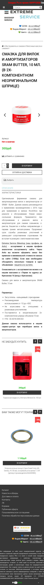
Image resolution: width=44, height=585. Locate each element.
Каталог (5, 490)
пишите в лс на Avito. (23, 265)
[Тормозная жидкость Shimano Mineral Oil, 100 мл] (22, 365)
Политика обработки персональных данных (20, 516)
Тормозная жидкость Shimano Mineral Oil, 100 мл (22, 398)
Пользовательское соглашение (15, 512)
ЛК (3, 503)
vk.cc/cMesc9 (34, 32)
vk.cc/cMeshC (34, 29)
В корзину (27, 166)
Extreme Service (33, 578)
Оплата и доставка (22, 172)
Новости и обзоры (10, 493)
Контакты (6, 500)
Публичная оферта (10, 509)
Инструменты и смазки (15, 46)
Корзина (5, 506)
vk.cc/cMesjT (34, 26)
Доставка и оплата (10, 496)
